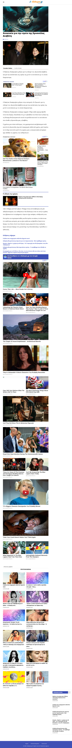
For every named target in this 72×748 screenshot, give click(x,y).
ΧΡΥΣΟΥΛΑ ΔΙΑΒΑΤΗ (8, 566)
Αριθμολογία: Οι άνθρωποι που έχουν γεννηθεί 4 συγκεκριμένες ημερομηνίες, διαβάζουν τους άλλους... (13, 665)
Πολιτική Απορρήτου (35, 743)
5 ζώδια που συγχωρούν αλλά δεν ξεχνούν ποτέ (16, 238)
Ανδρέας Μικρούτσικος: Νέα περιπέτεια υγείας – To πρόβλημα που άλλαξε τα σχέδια (24, 248)
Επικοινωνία (44, 743)
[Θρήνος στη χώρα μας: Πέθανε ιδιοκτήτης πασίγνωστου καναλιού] (10, 201)
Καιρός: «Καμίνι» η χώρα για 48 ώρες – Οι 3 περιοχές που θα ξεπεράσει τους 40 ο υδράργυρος (25, 244)
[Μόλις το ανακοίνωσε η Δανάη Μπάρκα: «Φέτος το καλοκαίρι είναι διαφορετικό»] (14, 636)
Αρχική (26, 743)
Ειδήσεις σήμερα (9, 235)
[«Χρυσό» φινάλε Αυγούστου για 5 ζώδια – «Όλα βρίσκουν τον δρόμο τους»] (37, 597)
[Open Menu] (3, 2)
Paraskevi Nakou (7, 68)
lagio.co (47, 746)
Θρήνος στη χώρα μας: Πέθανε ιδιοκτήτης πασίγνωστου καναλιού (30, 197)
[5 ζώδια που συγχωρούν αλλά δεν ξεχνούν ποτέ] (14, 578)
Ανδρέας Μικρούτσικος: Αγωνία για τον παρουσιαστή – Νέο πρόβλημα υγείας (24, 241)
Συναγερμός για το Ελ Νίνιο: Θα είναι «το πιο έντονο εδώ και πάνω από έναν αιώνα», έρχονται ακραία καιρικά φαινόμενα (24, 251)
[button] (26, 19)
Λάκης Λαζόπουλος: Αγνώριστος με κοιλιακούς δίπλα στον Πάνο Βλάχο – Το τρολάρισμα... (36, 624)
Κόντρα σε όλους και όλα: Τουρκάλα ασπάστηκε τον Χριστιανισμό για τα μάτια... (35, 644)
